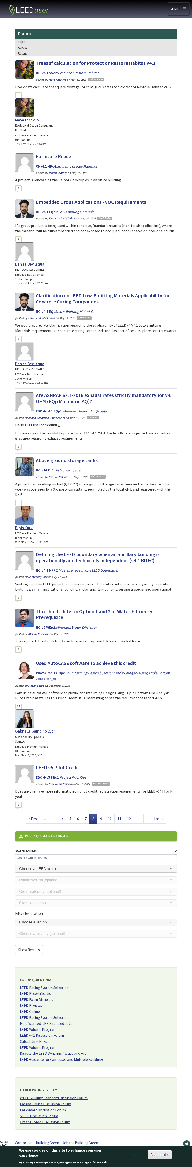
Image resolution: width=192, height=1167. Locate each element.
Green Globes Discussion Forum (45, 1122)
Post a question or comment (47, 836)
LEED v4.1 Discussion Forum (42, 1035)
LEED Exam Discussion (37, 999)
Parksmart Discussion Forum (43, 1110)
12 (130, 818)
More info (100, 1162)
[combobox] (96, 869)
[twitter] (186, 1145)
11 (120, 818)
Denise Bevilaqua (29, 264)
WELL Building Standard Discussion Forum (54, 1097)
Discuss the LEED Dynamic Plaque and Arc (53, 1053)
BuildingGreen (47, 1142)
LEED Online (30, 1011)
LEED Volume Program (38, 1029)
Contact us (23, 1142)
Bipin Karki (24, 527)
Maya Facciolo (27, 120)
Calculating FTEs (33, 1041)
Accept (138, 1154)
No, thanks (160, 1154)
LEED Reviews (31, 1005)
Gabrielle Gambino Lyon (35, 731)
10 (111, 818)
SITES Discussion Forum (39, 1115)
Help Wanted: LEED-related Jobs (46, 1023)
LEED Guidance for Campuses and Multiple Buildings (62, 1059)
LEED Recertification (36, 993)
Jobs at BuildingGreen (80, 1142)
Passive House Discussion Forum (45, 1103)
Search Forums (26, 851)
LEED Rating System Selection (44, 987)
